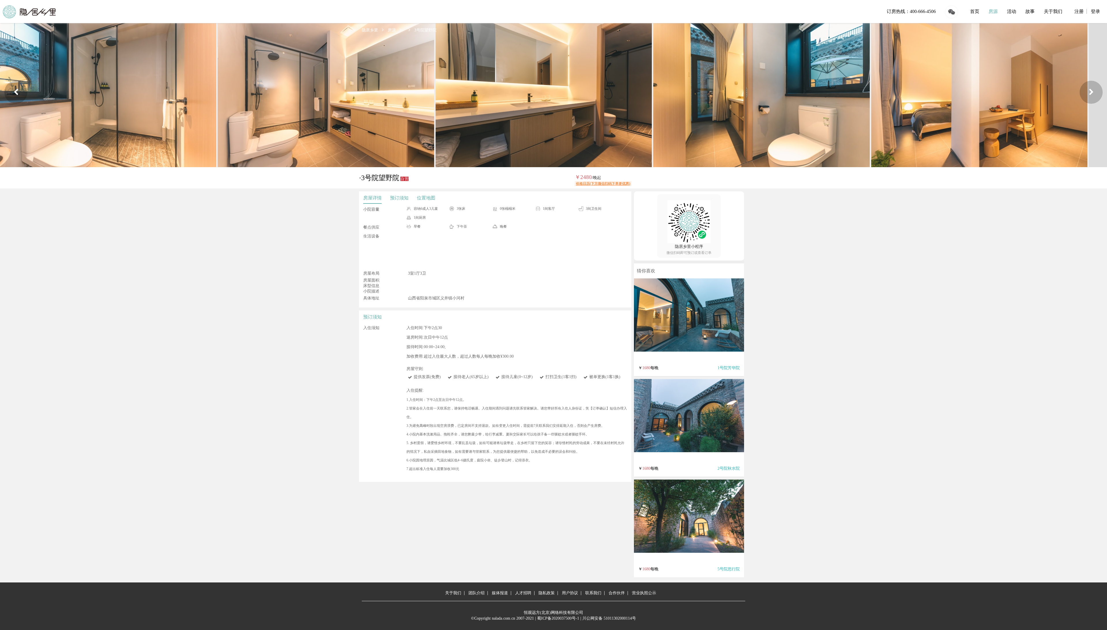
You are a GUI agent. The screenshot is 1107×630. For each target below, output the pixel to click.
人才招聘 (523, 593)
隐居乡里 (370, 30)
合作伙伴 (617, 593)
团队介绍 (476, 593)
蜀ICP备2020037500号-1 (558, 618)
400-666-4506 (923, 11)
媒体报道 (500, 593)
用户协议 (570, 593)
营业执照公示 (644, 593)
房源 (993, 11)
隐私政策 (547, 593)
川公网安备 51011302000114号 (609, 618)
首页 (974, 11)
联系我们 (593, 593)
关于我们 (1053, 11)
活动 (1011, 11)
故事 (1030, 11)
